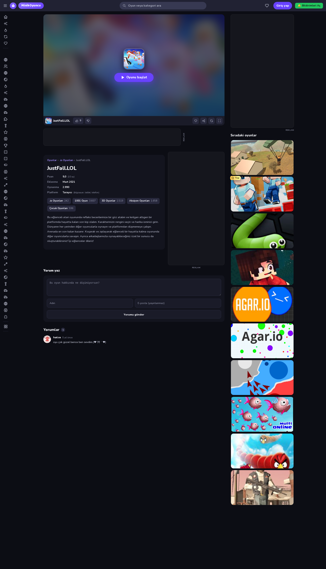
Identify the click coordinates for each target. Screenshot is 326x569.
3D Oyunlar (112, 200)
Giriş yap (282, 6)
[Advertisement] (112, 137)
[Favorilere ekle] (195, 121)
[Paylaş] (203, 121)
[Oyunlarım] (267, 5)
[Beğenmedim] (88, 121)
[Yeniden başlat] (211, 121)
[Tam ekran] (219, 121)
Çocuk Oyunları (61, 208)
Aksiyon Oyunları (143, 200)
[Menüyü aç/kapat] (5, 5)
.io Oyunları (66, 160)
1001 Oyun (85, 200)
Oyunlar (52, 160)
